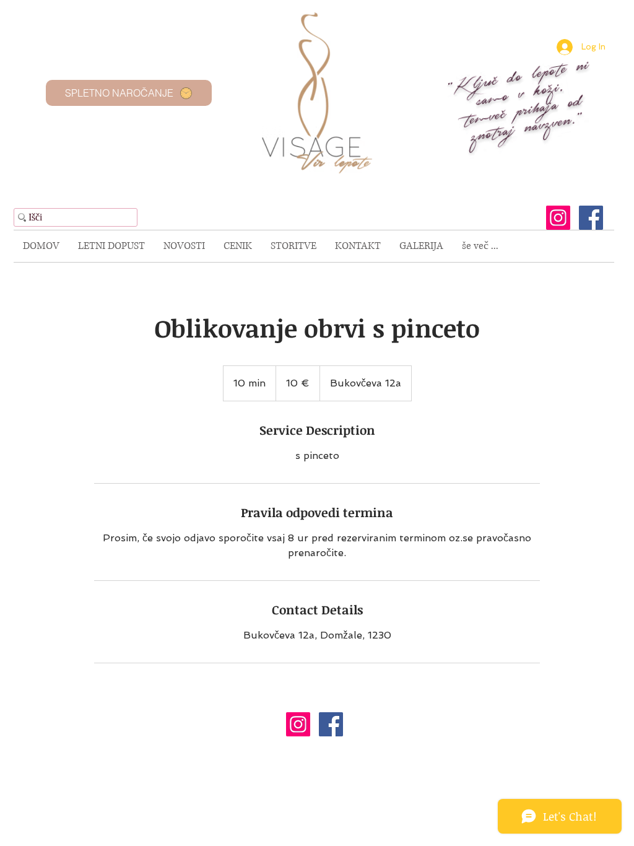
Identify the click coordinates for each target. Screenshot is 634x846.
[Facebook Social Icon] (591, 218)
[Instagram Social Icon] (558, 218)
